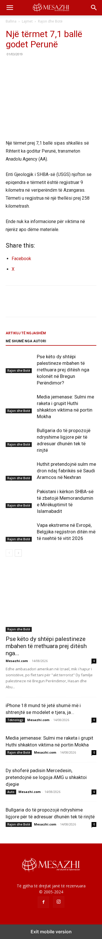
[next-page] (18, 552)
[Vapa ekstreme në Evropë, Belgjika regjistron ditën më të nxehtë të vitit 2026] (20, 532)
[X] (24, 67)
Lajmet (27, 21)
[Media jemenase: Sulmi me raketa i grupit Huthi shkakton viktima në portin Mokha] (20, 403)
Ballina (11, 21)
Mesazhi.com (17, 661)
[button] (10, 7)
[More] (64, 67)
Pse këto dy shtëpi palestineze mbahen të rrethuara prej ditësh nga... (46, 646)
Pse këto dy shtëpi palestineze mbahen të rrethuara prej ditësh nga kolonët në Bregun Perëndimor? (63, 370)
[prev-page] (9, 552)
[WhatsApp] (50, 67)
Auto (10, 792)
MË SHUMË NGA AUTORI (26, 341)
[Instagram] (58, 902)
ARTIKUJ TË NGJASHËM (26, 333)
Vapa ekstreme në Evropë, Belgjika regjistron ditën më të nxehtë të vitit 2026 (66, 531)
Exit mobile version (51, 931)
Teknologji (15, 720)
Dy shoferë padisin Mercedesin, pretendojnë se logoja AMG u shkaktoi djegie (46, 777)
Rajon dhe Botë (50, 21)
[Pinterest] (37, 67)
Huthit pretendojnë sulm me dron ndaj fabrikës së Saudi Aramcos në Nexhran (66, 470)
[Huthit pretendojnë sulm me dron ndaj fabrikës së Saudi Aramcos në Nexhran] (20, 471)
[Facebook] (11, 67)
